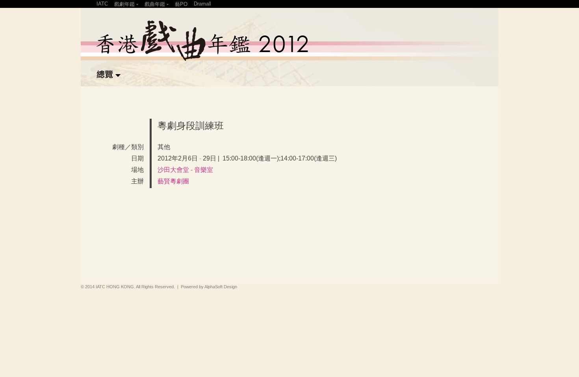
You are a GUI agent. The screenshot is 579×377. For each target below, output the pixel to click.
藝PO (181, 4)
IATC (102, 4)
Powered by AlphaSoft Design (209, 286)
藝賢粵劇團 (173, 181)
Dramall (202, 4)
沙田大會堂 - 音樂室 (185, 169)
